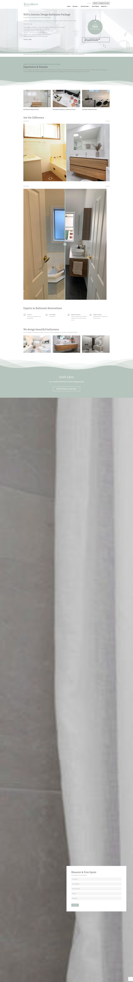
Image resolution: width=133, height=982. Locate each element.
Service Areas (84, 6)
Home (69, 6)
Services (75, 6)
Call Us (89, 3)
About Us (103, 6)
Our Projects (95, 6)
